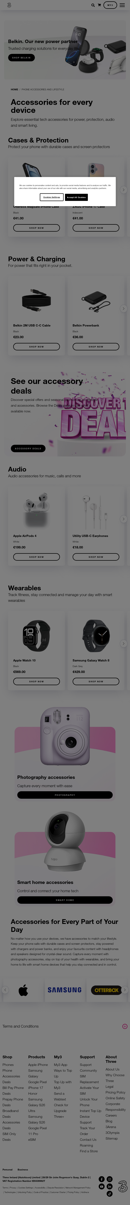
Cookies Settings (51, 197)
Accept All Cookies (76, 197)
